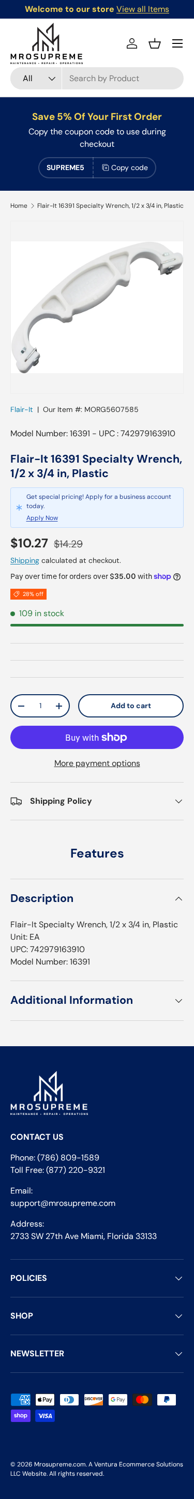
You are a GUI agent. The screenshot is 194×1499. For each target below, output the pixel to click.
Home (18, 206)
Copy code (129, 167)
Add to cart (131, 705)
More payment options (97, 763)
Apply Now (42, 518)
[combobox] (97, 78)
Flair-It (21, 409)
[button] (154, 43)
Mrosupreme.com (60, 1464)
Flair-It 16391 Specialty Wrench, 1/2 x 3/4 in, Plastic (110, 206)
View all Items (142, 9)
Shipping (24, 560)
